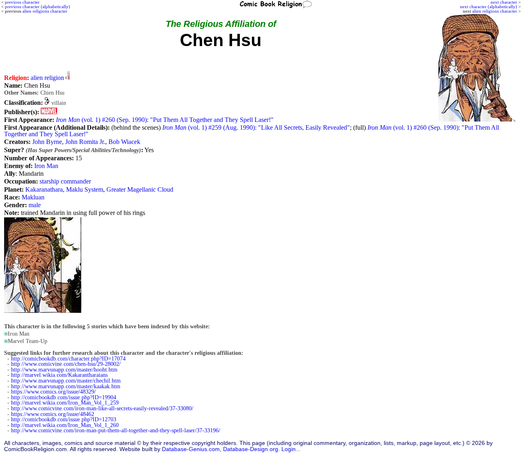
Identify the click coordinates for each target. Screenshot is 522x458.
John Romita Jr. (85, 141)
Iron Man (46, 165)
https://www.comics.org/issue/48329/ (53, 392)
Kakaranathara (44, 189)
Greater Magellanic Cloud (139, 189)
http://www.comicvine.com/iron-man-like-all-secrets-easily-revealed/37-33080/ (102, 408)
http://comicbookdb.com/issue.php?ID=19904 (63, 397)
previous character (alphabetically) (37, 6)
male (35, 204)
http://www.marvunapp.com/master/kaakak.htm (65, 386)
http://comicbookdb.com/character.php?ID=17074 (68, 359)
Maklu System (84, 189)
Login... (291, 449)
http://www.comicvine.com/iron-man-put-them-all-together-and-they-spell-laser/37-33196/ (115, 430)
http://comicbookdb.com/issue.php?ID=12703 (63, 419)
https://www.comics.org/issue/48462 (52, 414)
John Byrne (47, 141)
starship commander (65, 181)
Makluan (33, 197)
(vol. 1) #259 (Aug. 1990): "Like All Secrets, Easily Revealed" (256, 127)
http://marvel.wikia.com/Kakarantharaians (59, 375)
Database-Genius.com (191, 449)
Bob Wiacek (124, 141)
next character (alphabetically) (488, 6)
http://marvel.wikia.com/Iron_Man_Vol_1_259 (65, 403)
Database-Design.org (250, 449)
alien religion (47, 77)
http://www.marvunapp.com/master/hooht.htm (64, 370)
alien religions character (494, 11)
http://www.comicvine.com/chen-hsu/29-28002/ (66, 364)
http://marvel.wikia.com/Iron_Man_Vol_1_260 (65, 425)
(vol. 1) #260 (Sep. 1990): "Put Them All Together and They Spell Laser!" (165, 119)
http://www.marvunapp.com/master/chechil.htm (66, 381)
